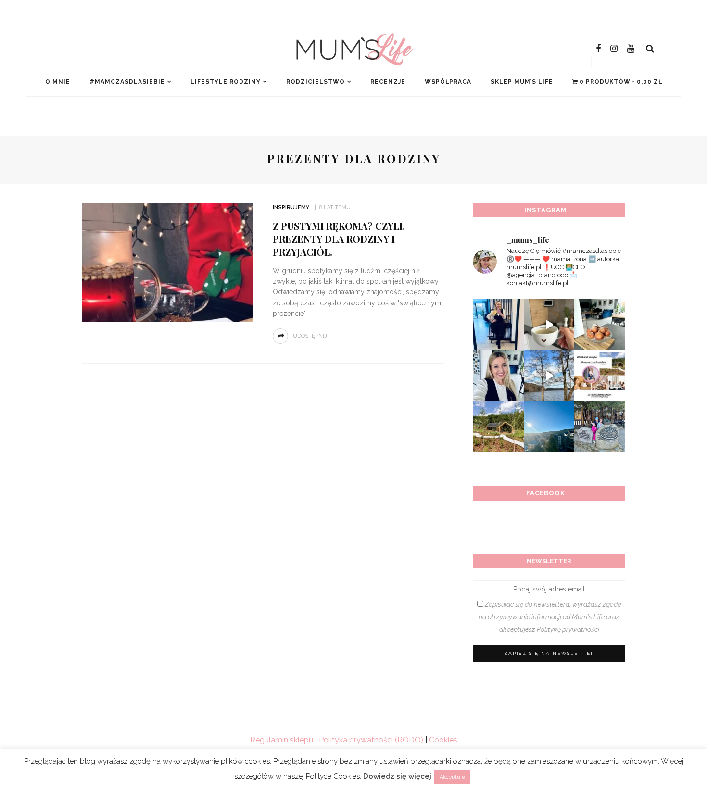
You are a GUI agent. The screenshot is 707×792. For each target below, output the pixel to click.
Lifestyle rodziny (225, 81)
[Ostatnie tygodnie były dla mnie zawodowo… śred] (498, 375)
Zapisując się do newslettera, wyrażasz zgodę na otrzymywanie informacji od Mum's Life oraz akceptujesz (550, 617)
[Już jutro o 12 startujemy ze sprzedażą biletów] (599, 375)
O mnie (57, 81)
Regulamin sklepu (281, 739)
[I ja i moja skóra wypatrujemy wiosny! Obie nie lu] (549, 375)
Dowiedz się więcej (397, 776)
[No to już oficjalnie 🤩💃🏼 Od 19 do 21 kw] (498, 426)
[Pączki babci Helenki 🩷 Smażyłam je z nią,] (599, 324)
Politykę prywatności (568, 629)
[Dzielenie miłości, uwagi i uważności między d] (599, 426)
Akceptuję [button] (452, 777)
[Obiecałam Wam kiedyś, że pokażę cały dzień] (549, 324)
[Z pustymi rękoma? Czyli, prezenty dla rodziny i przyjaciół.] (167, 261)
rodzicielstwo (315, 81)
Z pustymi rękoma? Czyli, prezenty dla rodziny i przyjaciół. (339, 238)
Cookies (443, 739)
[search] (650, 48)
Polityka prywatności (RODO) (371, 739)
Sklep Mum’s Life (522, 81)
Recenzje (387, 81)
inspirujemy (291, 207)
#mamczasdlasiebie (127, 81)
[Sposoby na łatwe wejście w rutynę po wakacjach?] (549, 426)
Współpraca (448, 81)
